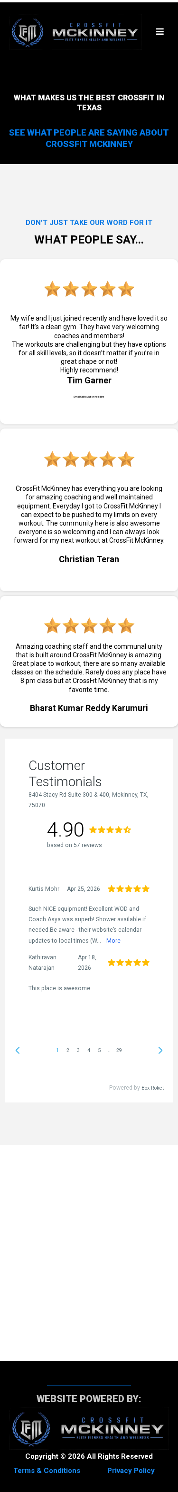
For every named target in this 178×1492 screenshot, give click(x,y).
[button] (160, 32)
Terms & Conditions (46, 1470)
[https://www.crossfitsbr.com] (75, 32)
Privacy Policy (131, 1470)
